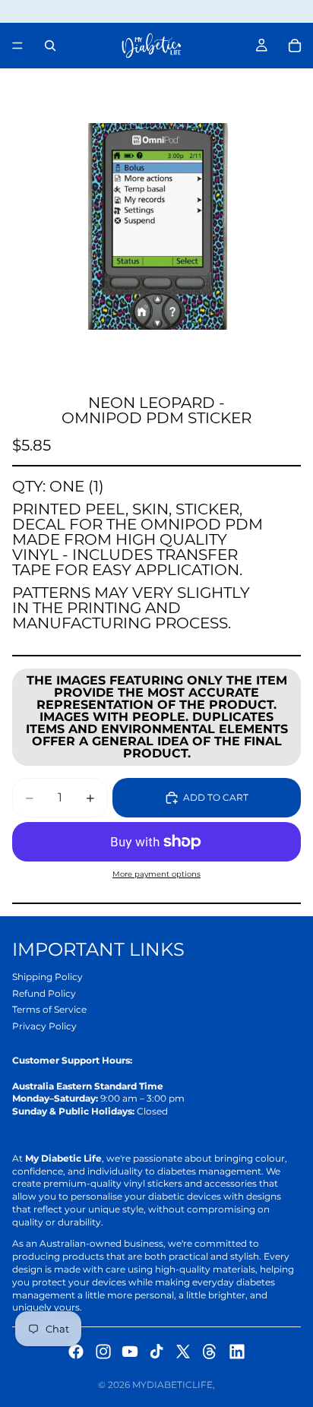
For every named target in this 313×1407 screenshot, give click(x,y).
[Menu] (17, 45)
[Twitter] (183, 1351)
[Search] (50, 45)
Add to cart (215, 797)
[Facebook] (76, 1351)
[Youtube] (130, 1351)
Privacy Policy (44, 1026)
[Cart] (294, 45)
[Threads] (210, 1351)
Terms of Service (49, 1009)
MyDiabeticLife (172, 1384)
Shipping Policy (47, 976)
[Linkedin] (237, 1351)
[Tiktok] (156, 1351)
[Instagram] (103, 1351)
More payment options (156, 874)
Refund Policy (44, 993)
